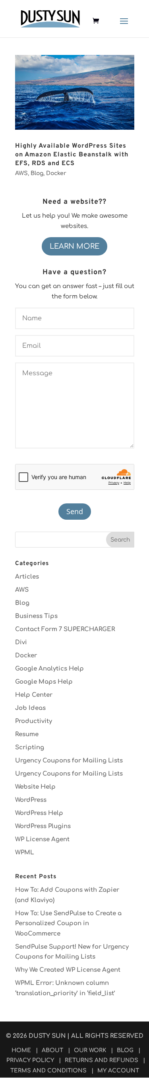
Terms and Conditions (48, 1071)
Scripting (29, 747)
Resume (27, 734)
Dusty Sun (47, 1036)
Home (21, 1050)
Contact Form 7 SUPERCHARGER (65, 629)
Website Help (35, 787)
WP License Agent (42, 839)
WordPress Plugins (43, 826)
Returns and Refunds (101, 1060)
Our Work (90, 1050)
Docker (56, 173)
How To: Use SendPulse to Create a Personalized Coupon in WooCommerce (68, 923)
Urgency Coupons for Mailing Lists (69, 760)
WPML (24, 852)
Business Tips (36, 616)
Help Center (33, 695)
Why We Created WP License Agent (67, 970)
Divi (21, 642)
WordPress (30, 800)
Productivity (33, 721)
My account (118, 1071)
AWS (21, 173)
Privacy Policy (30, 1060)
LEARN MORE (74, 246)
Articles (27, 576)
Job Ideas (30, 708)
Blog (37, 173)
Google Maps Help (44, 681)
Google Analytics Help (49, 668)
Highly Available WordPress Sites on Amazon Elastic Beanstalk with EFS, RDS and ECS (71, 155)
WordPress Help (39, 813)
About (52, 1050)
